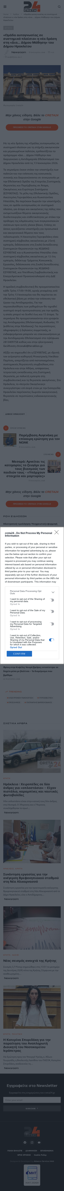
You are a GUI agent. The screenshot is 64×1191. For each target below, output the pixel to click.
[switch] (51, 600)
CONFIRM (19, 654)
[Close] (57, 533)
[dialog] (32, 595)
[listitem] (32, 592)
